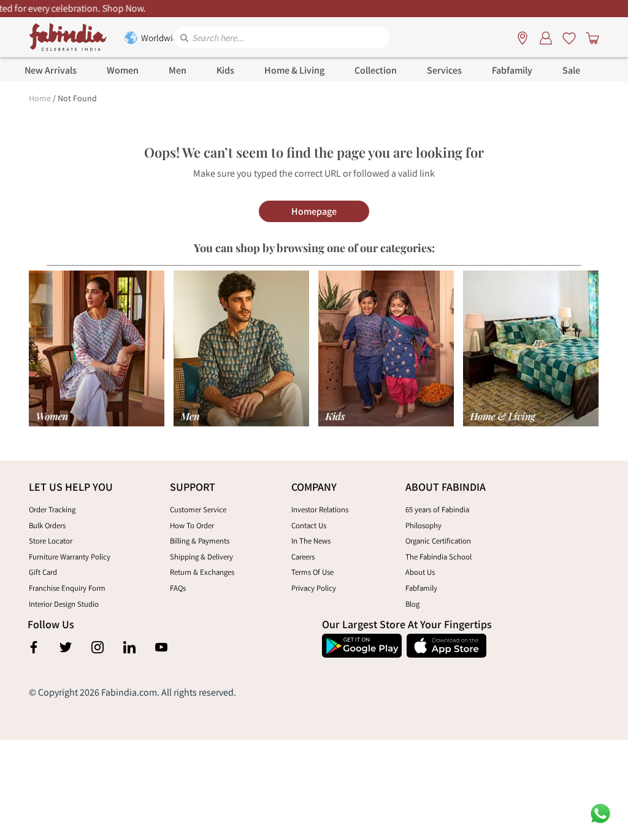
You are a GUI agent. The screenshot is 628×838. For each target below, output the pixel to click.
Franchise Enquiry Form (67, 588)
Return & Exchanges (202, 572)
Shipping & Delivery (201, 557)
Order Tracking (52, 509)
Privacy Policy (313, 588)
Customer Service (198, 509)
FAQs (178, 588)
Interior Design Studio (64, 604)
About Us (420, 572)
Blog (412, 604)
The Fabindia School (438, 557)
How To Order (192, 525)
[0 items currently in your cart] (590, 37)
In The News (311, 541)
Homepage (314, 211)
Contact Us (308, 525)
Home (40, 98)
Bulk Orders (47, 525)
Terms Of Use (312, 572)
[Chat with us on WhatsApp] (600, 812)
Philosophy (423, 525)
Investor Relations (319, 509)
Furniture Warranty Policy (69, 557)
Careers (303, 557)
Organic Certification (438, 541)
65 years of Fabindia (437, 509)
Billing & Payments (199, 541)
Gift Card (43, 572)
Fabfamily (421, 588)
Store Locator (50, 541)
